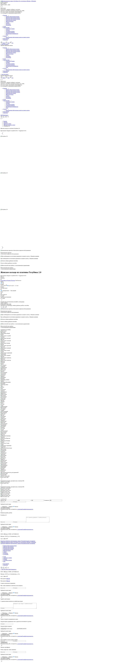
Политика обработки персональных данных (11, 541)
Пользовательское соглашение (28, 541)
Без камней (13, 290)
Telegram (11, 506)
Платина (13, 280)
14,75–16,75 (11, 285)
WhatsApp (4, 506)
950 (3, 283)
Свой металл (18, 280)
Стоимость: (47, 500)
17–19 (17, 285)
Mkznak (8, 578)
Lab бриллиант (5, 290)
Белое (2, 280)
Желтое (5, 280)
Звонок (16, 506)
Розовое (9, 280)
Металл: (3, 500)
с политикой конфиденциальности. (25, 509)
